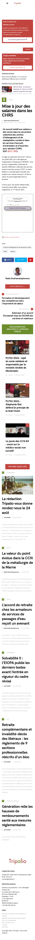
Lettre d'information (16, 67)
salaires (13, 251)
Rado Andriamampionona (11, 120)
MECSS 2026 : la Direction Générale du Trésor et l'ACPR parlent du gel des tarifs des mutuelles (22, 89)
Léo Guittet (7, 517)
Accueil (4, 93)
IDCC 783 (12, 151)
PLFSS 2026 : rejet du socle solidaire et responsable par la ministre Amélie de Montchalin (16, 364)
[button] (11, 237)
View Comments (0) (16, 286)
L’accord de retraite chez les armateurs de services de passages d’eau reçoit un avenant (17, 614)
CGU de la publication (9, 920)
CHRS (5, 251)
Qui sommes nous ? (8, 923)
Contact (4, 925)
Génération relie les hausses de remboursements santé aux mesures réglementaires (17, 815)
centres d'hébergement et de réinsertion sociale (17, 247)
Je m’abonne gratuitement (16, 39)
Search (28, 49)
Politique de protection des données (13, 918)
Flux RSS (5, 927)
